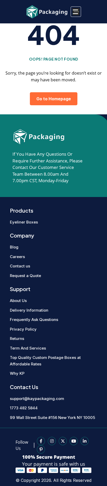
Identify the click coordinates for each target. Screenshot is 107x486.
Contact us (20, 266)
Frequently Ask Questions (34, 319)
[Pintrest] (41, 449)
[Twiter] (62, 441)
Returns (17, 338)
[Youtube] (73, 441)
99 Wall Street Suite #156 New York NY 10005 (52, 417)
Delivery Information (29, 310)
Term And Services (28, 348)
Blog (14, 247)
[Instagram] (52, 441)
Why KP (17, 373)
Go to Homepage (53, 98)
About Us (18, 300)
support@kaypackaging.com (37, 398)
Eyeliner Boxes (24, 222)
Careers (17, 256)
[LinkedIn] (84, 441)
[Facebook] (41, 441)
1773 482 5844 (24, 407)
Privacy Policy (23, 329)
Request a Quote (25, 275)
